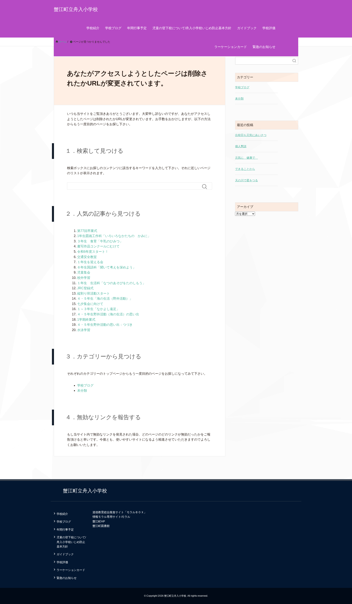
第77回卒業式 (87, 231)
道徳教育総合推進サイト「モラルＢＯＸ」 (119, 512)
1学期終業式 (86, 319)
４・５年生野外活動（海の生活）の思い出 (108, 314)
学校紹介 (92, 28)
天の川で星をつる (246, 180)
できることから (245, 169)
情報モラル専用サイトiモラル (111, 516)
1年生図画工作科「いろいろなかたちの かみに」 (114, 236)
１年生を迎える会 (90, 262)
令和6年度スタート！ (92, 251)
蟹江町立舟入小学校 (76, 9)
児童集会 (83, 272)
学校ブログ (113, 28)
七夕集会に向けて (90, 304)
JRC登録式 (85, 288)
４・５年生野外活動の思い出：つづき (105, 324)
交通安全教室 (87, 257)
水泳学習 (83, 330)
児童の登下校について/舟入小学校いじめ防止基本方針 (191, 28)
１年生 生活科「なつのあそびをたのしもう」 (111, 283)
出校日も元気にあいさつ (250, 135)
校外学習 (83, 277)
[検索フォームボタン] (206, 186)
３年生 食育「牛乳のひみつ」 (100, 241)
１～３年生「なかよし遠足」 (98, 309)
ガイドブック (247, 28)
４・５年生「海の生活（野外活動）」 (105, 298)
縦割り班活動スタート (93, 293)
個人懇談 (240, 146)
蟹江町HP (98, 521)
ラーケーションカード (230, 47)
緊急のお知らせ (264, 47)
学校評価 (268, 28)
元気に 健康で (246, 157)
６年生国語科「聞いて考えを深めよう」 (106, 267)
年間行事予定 (137, 28)
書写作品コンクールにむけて (98, 246)
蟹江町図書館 (101, 526)
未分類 (82, 390)
